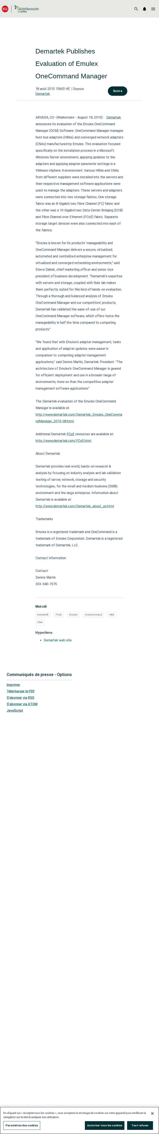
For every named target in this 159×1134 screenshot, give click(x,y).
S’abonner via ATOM (22, 704)
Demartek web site (58, 640)
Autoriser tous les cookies (104, 1125)
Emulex (73, 614)
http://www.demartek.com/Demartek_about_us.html (75, 506)
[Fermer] (152, 1113)
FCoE (70, 434)
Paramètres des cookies (22, 1125)
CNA (39, 622)
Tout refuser (140, 1125)
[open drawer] (153, 9)
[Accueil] (20, 8)
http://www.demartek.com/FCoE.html (63, 441)
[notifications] (144, 9)
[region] (79, 1120)
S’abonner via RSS (20, 698)
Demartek (42, 94)
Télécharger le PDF (21, 691)
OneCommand (93, 614)
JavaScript (15, 710)
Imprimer (13, 685)
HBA (111, 614)
